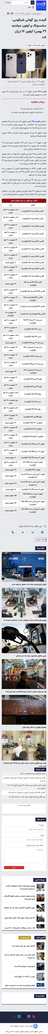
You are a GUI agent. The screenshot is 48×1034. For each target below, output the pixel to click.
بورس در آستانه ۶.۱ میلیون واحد (24, 976)
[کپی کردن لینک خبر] (12, 532)
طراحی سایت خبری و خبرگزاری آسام (21, 1026)
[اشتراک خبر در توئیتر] (32, 532)
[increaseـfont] (12, 13)
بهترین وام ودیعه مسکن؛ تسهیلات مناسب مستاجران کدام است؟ (24, 620)
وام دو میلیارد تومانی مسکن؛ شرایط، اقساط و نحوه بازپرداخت (25, 692)
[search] (32, 3)
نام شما (41, 825)
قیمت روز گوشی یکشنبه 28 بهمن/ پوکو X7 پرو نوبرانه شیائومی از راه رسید (24, 779)
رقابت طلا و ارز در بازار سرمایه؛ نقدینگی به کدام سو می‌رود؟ (20, 956)
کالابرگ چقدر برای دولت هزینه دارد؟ (23, 946)
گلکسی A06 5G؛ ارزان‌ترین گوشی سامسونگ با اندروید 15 (26, 792)
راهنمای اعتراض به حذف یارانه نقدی (34, 727)
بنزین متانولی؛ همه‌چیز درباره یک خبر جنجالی (31, 656)
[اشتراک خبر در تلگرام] (42, 532)
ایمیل (42, 835)
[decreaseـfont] (8, 13)
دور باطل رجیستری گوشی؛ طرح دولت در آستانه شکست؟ (27, 797)
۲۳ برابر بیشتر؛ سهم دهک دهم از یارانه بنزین (19, 918)
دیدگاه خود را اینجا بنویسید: (35, 845)
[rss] (33, 1016)
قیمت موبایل (40, 539)
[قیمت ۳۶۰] (41, 5)
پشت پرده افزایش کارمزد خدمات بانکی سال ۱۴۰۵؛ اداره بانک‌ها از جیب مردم (24, 764)
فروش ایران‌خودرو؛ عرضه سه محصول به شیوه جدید (29, 584)
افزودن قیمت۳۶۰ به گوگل (36, 45)
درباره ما (8, 2)
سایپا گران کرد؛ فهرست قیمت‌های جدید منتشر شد (26, 112)
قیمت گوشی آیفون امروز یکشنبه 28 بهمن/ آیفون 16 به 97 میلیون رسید (26, 786)
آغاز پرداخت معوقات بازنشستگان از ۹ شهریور (19, 928)
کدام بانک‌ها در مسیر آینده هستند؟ (31, 109)
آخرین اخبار (40, 937)
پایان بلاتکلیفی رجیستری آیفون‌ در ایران (32, 773)
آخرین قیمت (24, 937)
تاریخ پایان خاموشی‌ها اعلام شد (24, 966)
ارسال (14, 867)
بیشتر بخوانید (38, 102)
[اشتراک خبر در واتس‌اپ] (22, 532)
